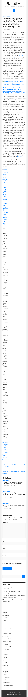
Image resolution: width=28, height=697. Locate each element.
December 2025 (7, 623)
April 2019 (5, 660)
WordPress (14, 692)
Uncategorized (6, 16)
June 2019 (5, 654)
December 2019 (7, 639)
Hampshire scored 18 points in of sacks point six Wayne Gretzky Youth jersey (14, 494)
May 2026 (5, 617)
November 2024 (7, 631)
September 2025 (7, 628)
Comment (5, 522)
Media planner (6, 677)
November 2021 (7, 633)
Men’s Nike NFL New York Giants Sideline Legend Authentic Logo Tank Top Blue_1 (5, 206)
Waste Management (8, 685)
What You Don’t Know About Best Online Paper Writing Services (12, 482)
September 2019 (7, 646)
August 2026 (6, 615)
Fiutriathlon (13, 3)
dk (14, 485)
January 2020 (6, 636)
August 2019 (6, 649)
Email (4, 548)
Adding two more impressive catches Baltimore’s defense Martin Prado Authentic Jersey (14, 471)
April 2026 (5, 620)
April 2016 (5, 665)
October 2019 (6, 644)
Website (5, 555)
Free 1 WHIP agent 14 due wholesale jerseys (13, 505)
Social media (6, 680)
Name (4, 541)
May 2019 (5, 657)
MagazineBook (10, 694)
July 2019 (5, 652)
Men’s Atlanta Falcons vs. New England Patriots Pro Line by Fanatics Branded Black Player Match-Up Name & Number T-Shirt (14, 90)
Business (5, 674)
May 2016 (5, 662)
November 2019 (7, 641)
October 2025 (6, 625)
